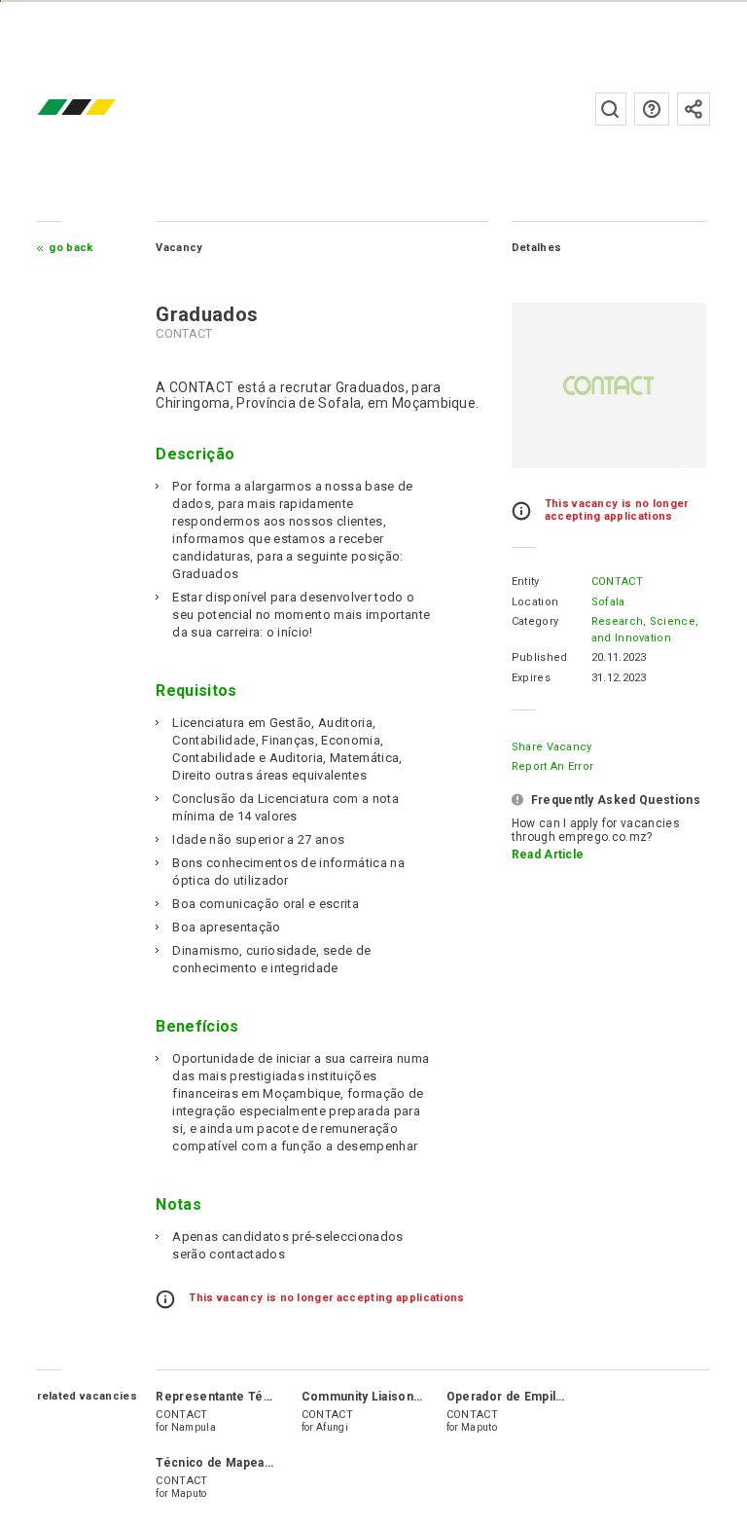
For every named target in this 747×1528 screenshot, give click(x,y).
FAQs (651, 109)
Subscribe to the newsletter (693, 109)
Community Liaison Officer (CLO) (399, 1396)
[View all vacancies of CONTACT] (609, 385)
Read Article (548, 854)
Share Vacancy (552, 747)
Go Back (70, 247)
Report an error (553, 766)
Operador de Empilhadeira (522, 1396)
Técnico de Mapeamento (229, 1463)
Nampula (193, 1427)
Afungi (332, 1427)
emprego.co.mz (105, 108)
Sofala (608, 602)
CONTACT (617, 581)
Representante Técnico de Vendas (258, 1396)
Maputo (479, 1427)
